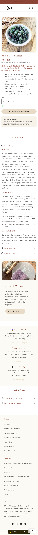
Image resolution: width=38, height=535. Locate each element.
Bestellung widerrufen (11, 481)
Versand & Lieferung (11, 485)
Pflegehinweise (9, 446)
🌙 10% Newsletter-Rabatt (19, 532)
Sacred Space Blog (18, 343)
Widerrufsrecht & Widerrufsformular (16, 477)
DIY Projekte (18, 361)
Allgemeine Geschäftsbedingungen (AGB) (18, 463)
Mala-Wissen (8, 442)
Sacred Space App (10, 451)
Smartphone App (18, 380)
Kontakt (6, 494)
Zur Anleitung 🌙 (15, 311)
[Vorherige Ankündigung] (3, 2)
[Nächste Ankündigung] (34, 2)
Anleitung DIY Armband (12, 429)
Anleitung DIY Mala (10, 433)
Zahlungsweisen (9, 490)
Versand (11, 62)
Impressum (7, 472)
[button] (4, 8)
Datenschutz (8, 468)
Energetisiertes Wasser (12, 437)
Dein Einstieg (8, 424)
